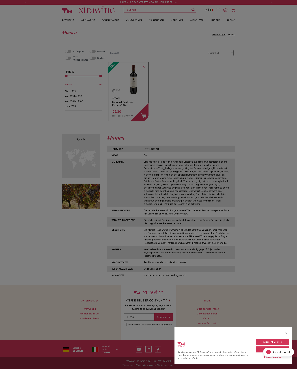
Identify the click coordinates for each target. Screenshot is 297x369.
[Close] (286, 333)
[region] (233, 345)
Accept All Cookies (272, 342)
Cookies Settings (272, 357)
